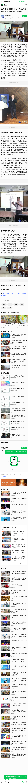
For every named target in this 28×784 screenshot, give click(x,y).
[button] (2, 782)
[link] (5, 782)
